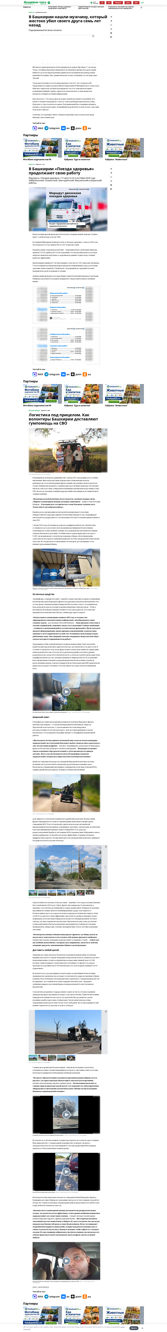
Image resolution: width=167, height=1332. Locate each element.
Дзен (128, 3)
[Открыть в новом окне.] (38, 128)
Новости (27, 7)
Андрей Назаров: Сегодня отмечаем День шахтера (91, 7)
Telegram (118, 3)
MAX (136, 3)
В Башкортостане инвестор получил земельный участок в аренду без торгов (121, 7)
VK (102, 3)
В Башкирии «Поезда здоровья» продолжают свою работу (59, 7)
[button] (105, 867)
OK (109, 3)
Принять (134, 1328)
